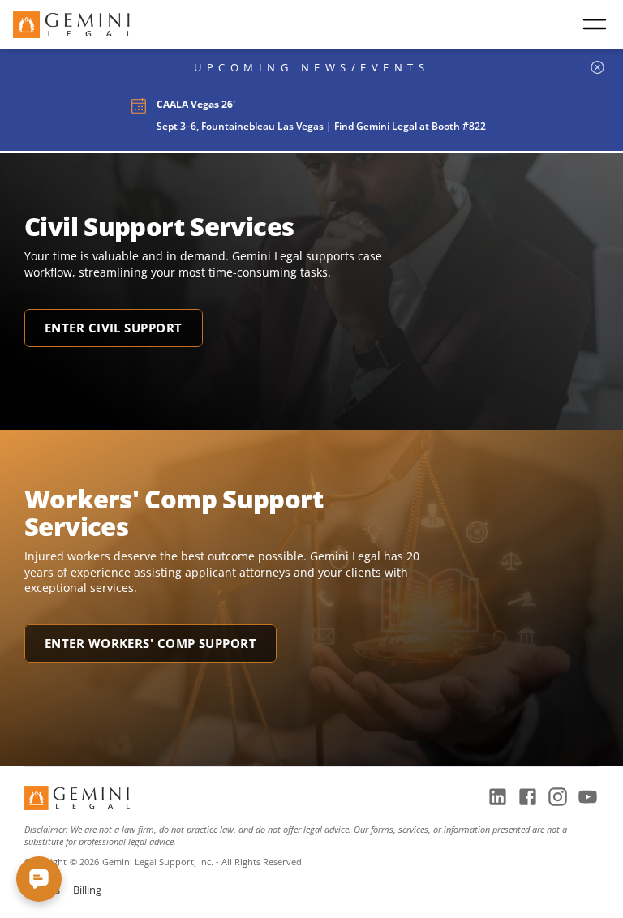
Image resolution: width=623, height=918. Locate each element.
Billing (87, 889)
